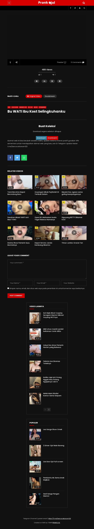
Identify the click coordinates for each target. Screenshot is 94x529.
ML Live (30, 107)
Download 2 (52, 138)
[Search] (84, 3)
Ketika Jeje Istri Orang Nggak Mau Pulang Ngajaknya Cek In (52, 379)
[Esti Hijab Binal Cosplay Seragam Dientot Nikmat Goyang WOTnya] (35, 318)
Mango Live (23, 107)
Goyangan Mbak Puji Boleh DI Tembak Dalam (47, 193)
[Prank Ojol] (47, 3)
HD (9, 177)
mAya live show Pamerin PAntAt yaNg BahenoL (53, 346)
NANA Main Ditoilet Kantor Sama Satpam (52, 394)
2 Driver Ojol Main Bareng (53, 445)
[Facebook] (70, 8)
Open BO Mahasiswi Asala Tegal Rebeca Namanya (45, 218)
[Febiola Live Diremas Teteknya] (35, 366)
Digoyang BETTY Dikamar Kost (72, 218)
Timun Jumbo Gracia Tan (72, 243)
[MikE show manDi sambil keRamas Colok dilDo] (35, 334)
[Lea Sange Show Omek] (35, 434)
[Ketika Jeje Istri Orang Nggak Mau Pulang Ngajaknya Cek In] (35, 382)
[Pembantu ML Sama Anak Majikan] (35, 483)
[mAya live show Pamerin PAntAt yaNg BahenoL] (35, 350)
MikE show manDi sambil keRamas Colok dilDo (53, 330)
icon (19, 181)
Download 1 (41, 138)
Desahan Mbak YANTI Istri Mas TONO (18, 218)
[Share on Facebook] (10, 158)
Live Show (15, 107)
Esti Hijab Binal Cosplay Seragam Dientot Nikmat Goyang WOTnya (53, 315)
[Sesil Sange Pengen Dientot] (35, 499)
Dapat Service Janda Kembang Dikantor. (43, 244)
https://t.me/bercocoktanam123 (59, 519)
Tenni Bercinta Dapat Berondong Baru (16, 193)
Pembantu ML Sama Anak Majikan (53, 479)
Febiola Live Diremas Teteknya (51, 362)
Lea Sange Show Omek (52, 429)
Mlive (35, 107)
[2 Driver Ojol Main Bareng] (35, 450)
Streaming (42, 107)
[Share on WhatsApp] (24, 158)
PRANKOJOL (56, 523)
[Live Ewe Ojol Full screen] (35, 466)
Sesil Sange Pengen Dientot (51, 495)
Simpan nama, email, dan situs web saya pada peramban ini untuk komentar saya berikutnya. (47, 288)
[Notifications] (79, 8)
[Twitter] (75, 8)
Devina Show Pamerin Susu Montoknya (18, 244)
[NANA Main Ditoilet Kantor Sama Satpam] (35, 398)
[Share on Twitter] (17, 158)
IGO (9, 107)
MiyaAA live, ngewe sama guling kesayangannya (72, 193)
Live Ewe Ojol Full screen (53, 461)
